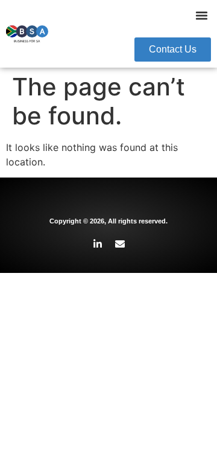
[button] (202, 15)
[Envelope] (120, 244)
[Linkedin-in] (97, 244)
